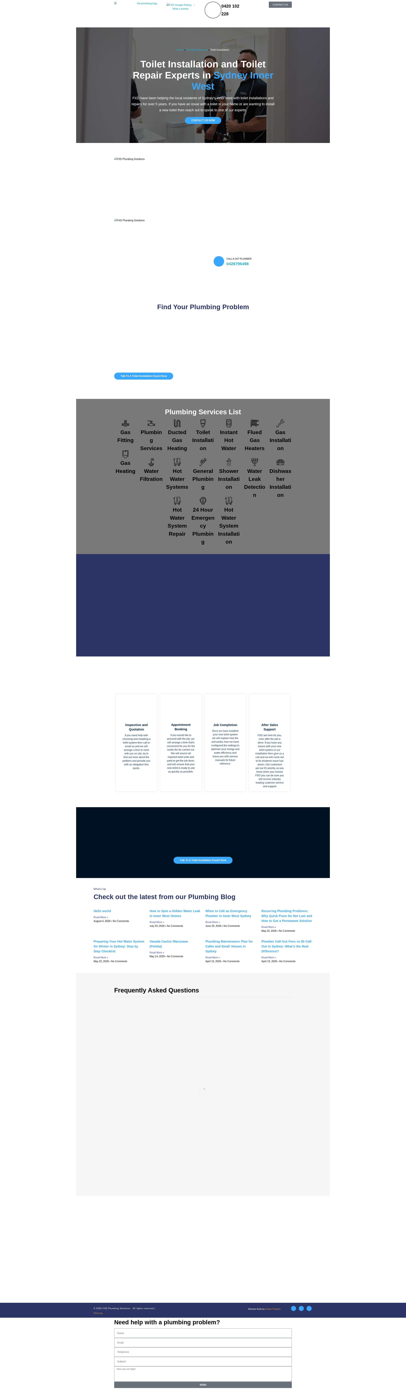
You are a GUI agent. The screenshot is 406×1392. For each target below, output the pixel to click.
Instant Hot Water (229, 440)
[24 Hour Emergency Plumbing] (203, 501)
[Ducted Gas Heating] (177, 423)
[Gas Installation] (280, 423)
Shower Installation (229, 479)
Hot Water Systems (177, 479)
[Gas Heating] (125, 454)
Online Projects (273, 1309)
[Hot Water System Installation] (229, 501)
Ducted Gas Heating (177, 440)
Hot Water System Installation (229, 526)
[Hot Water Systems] (177, 462)
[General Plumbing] (203, 462)
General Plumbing (203, 479)
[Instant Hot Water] (229, 423)
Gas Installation (280, 440)
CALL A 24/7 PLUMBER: (239, 258)
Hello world (102, 911)
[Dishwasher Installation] (280, 462)
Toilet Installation (203, 440)
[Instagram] (309, 1308)
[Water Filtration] (151, 462)
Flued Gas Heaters (255, 440)
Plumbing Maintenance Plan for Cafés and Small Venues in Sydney (229, 946)
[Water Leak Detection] (255, 462)
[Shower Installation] (229, 462)
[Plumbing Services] (151, 423)
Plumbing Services (197, 49)
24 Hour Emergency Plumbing (203, 526)
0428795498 (237, 264)
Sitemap (98, 1313)
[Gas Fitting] (125, 423)
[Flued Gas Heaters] (255, 423)
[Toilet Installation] (203, 423)
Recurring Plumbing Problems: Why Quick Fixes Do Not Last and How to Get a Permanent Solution (286, 916)
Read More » (101, 917)
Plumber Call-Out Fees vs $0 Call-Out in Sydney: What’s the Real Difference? (286, 946)
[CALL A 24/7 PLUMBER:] (219, 261)
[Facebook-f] (293, 1308)
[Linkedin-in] (301, 1308)
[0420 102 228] (213, 10)
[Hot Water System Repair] (177, 501)
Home (180, 49)
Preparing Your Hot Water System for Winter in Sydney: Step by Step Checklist (119, 946)
